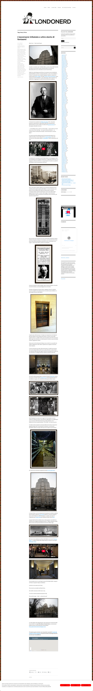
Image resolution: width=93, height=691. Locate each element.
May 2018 (63, 154)
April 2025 (63, 71)
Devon (25, 54)
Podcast (59, 7)
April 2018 (63, 155)
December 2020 (64, 123)
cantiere (18, 53)
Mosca (18, 65)
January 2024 (64, 86)
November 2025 (64, 64)
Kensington (19, 59)
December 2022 (64, 99)
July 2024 (63, 80)
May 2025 (63, 70)
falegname (19, 55)
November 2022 (64, 100)
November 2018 (64, 148)
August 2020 (64, 127)
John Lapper (23, 58)
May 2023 (63, 94)
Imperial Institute (51, 124)
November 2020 (64, 124)
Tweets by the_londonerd (65, 257)
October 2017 (64, 161)
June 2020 (63, 129)
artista (24, 49)
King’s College (38, 76)
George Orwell (38, 517)
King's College (23, 59)
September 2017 (64, 162)
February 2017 (64, 169)
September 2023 (64, 90)
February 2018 (64, 157)
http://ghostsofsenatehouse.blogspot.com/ (37, 626)
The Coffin (19, 71)
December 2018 (64, 147)
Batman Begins (23, 50)
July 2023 (63, 92)
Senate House (22, 68)
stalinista (24, 70)
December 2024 (64, 75)
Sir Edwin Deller (20, 70)
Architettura (22, 45)
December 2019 (64, 135)
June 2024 (63, 81)
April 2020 (63, 131)
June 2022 (63, 105)
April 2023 (63, 95)
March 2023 (63, 96)
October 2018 (64, 149)
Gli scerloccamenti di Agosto (66, 178)
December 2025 (64, 63)
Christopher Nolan (32, 541)
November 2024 (64, 76)
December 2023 (64, 87)
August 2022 (64, 103)
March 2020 (64, 132)
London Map (53, 7)
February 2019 (64, 145)
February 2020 (64, 133)
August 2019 (64, 139)
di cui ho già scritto (51, 470)
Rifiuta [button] (75, 685)
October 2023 (64, 89)
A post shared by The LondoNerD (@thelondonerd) (70, 250)
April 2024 (63, 83)
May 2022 (63, 106)
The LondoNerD (19, 43)
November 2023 (64, 88)
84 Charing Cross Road (66, 7)
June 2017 (63, 165)
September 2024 (64, 78)
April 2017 (63, 167)
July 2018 (63, 152)
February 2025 (64, 73)
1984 (54, 517)
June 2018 (63, 153)
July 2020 (63, 128)
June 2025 (63, 69)
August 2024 (64, 79)
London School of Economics (49, 76)
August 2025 (64, 67)
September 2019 (64, 138)
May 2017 (63, 166)
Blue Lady (19, 52)
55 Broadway (45, 138)
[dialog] (46, 686)
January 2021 (64, 122)
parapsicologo (22, 65)
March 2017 (63, 168)
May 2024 (63, 82)
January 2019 (64, 146)
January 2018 (64, 158)
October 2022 (64, 101)
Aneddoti (18, 45)
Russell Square (19, 67)
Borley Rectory (43, 377)
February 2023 (64, 97)
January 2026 (64, 62)
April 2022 (63, 107)
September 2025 (64, 66)
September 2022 (64, 102)
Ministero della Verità (20, 64)
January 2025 (64, 74)
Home (45, 7)
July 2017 (63, 164)
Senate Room (19, 69)
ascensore (19, 50)
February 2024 (64, 85)
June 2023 (63, 93)
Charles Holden (48, 136)
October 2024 (64, 77)
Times (23, 72)
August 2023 (64, 91)
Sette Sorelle (41, 514)
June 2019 (63, 141)
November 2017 (64, 160)
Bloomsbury (23, 51)
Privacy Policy (63, 278)
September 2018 (64, 150)
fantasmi (22, 55)
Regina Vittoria (19, 66)
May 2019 (63, 142)
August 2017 (64, 163)
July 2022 (63, 104)
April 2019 (63, 143)
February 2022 (64, 109)
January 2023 (64, 98)
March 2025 (64, 72)
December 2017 (64, 159)
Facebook (63, 221)
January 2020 (64, 134)
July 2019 (63, 140)
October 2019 (64, 137)
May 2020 (63, 130)
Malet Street (23, 61)
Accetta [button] (65, 685)
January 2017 (64, 170)
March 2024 (64, 84)
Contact (74, 7)
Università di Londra (20, 73)
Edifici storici (19, 46)
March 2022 (64, 108)
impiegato (19, 58)
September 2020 (64, 126)
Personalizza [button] (86, 685)
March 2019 (63, 144)
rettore (23, 66)
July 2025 (63, 68)
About (49, 7)
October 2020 (64, 125)
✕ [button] (90, 681)
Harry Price (52, 376)
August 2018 (64, 151)
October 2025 (64, 65)
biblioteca (19, 51)
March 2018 (63, 156)
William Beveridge (44, 121)
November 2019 (64, 136)
